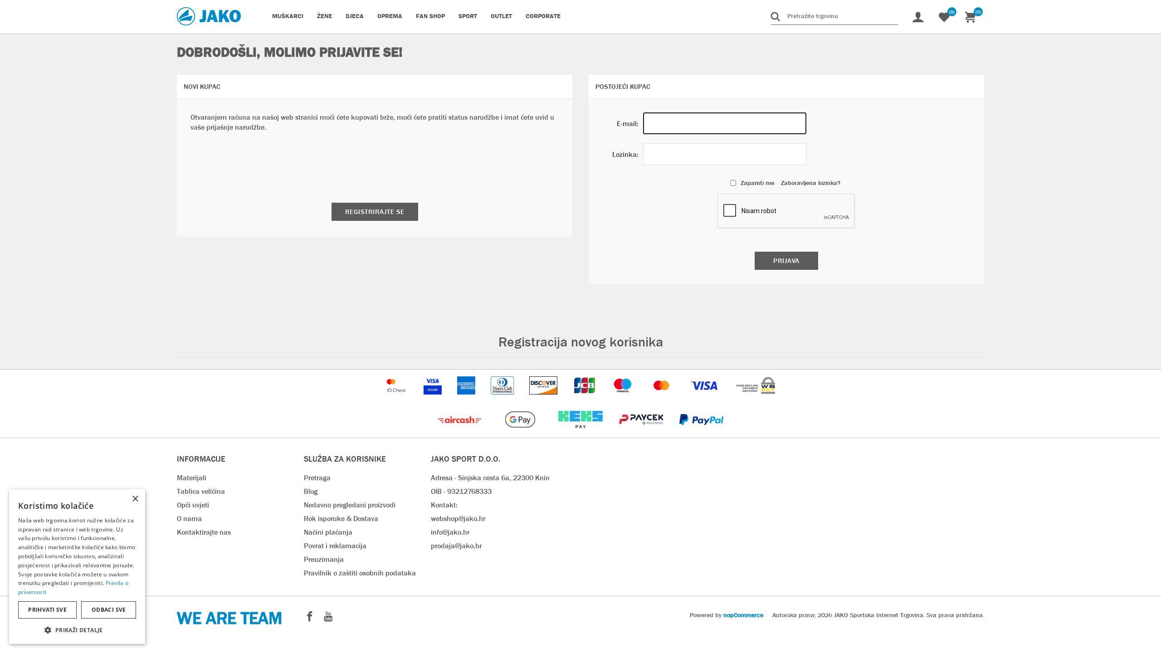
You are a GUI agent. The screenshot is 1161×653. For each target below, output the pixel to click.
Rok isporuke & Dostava (341, 518)
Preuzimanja (324, 559)
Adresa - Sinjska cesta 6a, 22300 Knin (490, 477)
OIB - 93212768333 (461, 491)
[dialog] (77, 566)
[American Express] (467, 399)
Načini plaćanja (328, 532)
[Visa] (705, 399)
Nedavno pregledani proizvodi (349, 505)
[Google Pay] (521, 433)
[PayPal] (701, 433)
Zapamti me (757, 183)
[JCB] (585, 399)
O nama (189, 518)
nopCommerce (743, 615)
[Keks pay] (581, 433)
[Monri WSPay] (755, 399)
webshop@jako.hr (458, 518)
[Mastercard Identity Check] (397, 399)
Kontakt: (444, 505)
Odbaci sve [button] (109, 610)
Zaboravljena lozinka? (810, 183)
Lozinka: (625, 154)
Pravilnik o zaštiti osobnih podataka (360, 573)
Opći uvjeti (193, 505)
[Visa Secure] (433, 399)
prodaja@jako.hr (456, 546)
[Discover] (544, 399)
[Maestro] (623, 399)
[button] (77, 629)
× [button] (135, 499)
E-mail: (628, 123)
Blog (310, 491)
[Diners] (503, 399)
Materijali (191, 477)
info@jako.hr (450, 532)
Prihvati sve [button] (47, 610)
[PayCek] (642, 433)
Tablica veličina (201, 491)
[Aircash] (460, 433)
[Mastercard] (662, 399)
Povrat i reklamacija (335, 546)
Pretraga (317, 477)
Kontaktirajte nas (204, 532)
